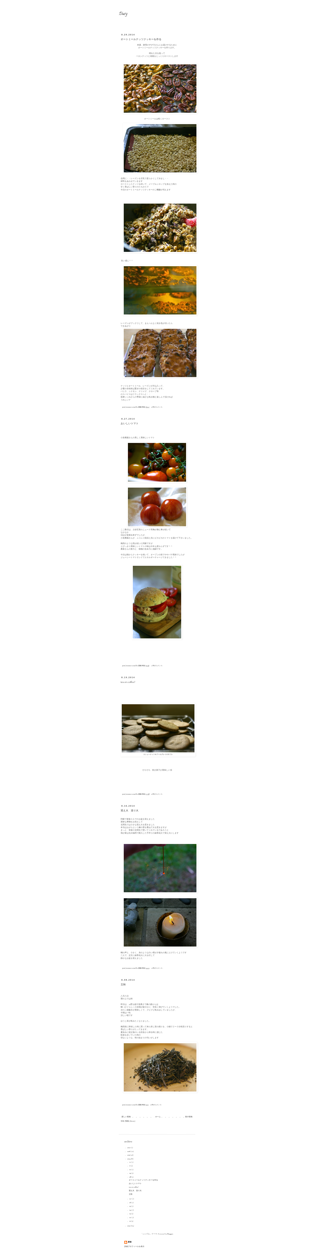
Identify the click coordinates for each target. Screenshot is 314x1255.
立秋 (123, 985)
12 (130, 1162)
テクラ (152, 45)
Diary (123, 14)
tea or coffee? (128, 682)
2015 (128, 1155)
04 (130, 1210)
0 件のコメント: (157, 407)
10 (130, 1169)
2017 (129, 1147)
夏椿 (130, 1242)
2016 (129, 1151)
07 (130, 1198)
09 (130, 1173)
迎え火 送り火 (129, 811)
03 (130, 1213)
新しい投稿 (126, 1116)
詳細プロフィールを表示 (134, 1246)
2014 (129, 1159)
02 (130, 1217)
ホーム (158, 1116)
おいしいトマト (129, 424)
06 (130, 1202)
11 (130, 1165)
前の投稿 (188, 1116)
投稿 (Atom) (130, 1121)
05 (130, 1206)
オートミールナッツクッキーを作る (141, 39)
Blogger (170, 1234)
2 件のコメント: (157, 666)
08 (130, 1177)
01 (130, 1221)
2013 (128, 1226)
